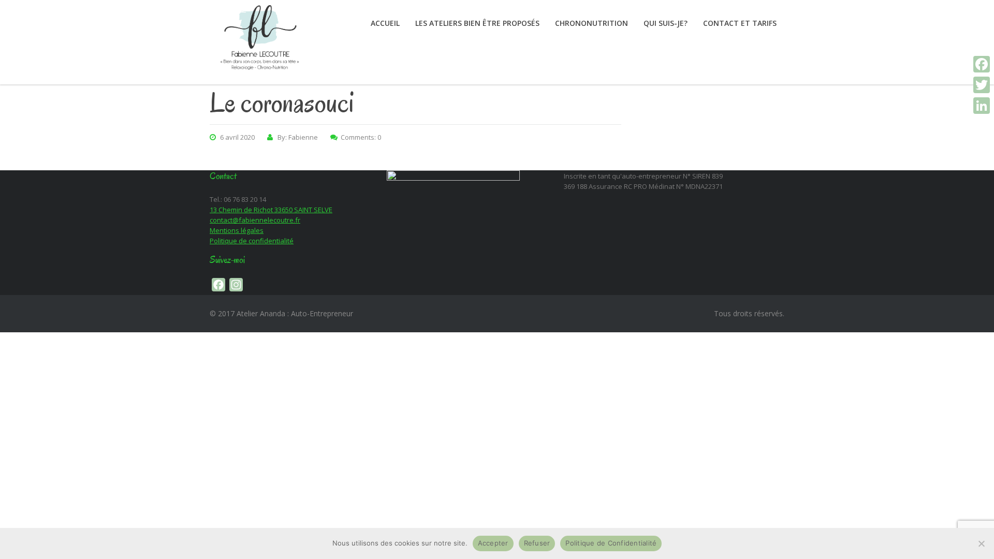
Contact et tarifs (740, 23)
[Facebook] (981, 64)
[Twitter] (981, 85)
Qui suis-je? (666, 23)
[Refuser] (981, 543)
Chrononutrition (591, 23)
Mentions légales (237, 230)
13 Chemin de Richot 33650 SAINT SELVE (271, 209)
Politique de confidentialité (252, 240)
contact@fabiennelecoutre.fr (255, 220)
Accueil (385, 23)
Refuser (537, 543)
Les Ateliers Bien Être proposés (477, 23)
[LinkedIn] (981, 105)
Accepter (493, 543)
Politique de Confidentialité (610, 543)
